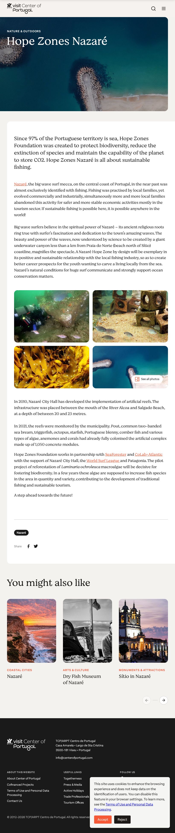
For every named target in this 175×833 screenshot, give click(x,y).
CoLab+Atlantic (149, 454)
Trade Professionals (76, 797)
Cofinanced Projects (20, 785)
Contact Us (14, 801)
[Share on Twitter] (36, 546)
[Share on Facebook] (28, 546)
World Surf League (103, 460)
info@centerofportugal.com (74, 758)
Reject (122, 819)
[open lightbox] (51, 316)
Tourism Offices (74, 803)
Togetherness (73, 778)
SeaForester (115, 454)
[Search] (153, 8)
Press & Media (73, 785)
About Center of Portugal (23, 778)
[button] (163, 8)
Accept (103, 819)
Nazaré (20, 184)
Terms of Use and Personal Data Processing (28, 793)
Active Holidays (74, 791)
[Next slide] (163, 700)
